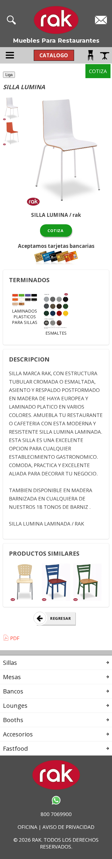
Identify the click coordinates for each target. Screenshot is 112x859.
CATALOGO (53, 55)
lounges (15, 706)
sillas (10, 663)
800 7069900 (56, 814)
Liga (9, 74)
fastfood (15, 748)
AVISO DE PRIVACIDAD (68, 827)
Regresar (60, 618)
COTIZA (56, 230)
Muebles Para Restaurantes (56, 40)
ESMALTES (56, 333)
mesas (12, 677)
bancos (13, 691)
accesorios (18, 734)
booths (13, 720)
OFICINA (27, 827)
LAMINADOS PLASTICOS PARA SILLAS (24, 316)
